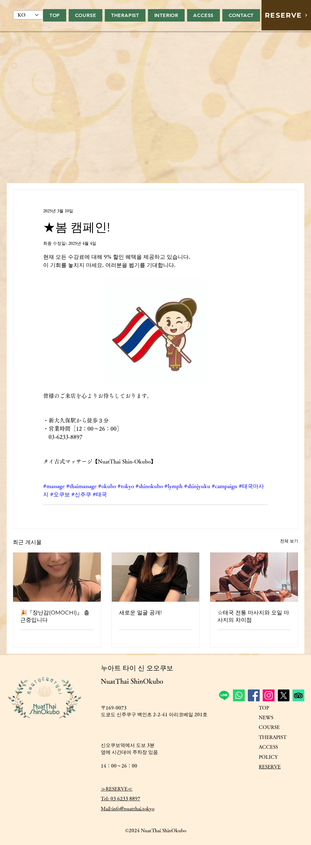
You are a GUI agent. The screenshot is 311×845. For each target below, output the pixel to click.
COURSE (269, 727)
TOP (264, 707)
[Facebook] (254, 695)
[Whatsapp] (239, 695)
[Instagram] (269, 695)
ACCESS (268, 746)
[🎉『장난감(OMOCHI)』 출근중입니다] (57, 577)
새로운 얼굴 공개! (140, 612)
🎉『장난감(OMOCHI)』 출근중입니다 (54, 616)
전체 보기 (289, 541)
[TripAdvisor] (298, 695)
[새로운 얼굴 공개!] (156, 577)
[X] (283, 695)
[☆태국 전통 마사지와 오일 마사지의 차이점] (254, 577)
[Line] (224, 695)
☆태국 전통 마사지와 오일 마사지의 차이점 (253, 616)
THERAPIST (272, 737)
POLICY (268, 756)
